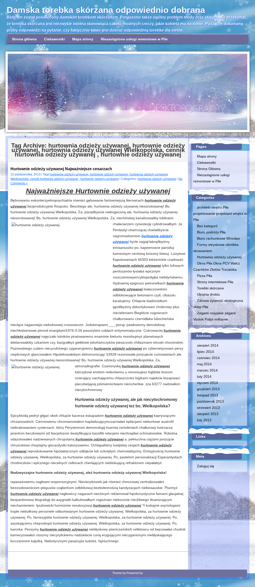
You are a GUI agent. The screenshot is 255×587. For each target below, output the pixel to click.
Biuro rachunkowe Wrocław (218, 238)
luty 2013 (204, 420)
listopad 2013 (207, 395)
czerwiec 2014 (208, 358)
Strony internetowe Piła (215, 282)
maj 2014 (204, 364)
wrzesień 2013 (208, 408)
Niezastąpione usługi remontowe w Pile (134, 39)
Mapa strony (82, 39)
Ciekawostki (54, 39)
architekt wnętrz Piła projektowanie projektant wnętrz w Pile (220, 213)
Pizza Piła (204, 276)
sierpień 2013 (207, 414)
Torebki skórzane (210, 288)
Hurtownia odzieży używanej (156, 179)
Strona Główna (208, 169)
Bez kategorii (207, 226)
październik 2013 (210, 401)
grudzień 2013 (208, 389)
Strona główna (24, 39)
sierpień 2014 (207, 345)
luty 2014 (204, 376)
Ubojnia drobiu (208, 294)
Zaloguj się (205, 466)
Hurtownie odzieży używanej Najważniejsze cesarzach (61, 169)
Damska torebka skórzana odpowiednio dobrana (106, 10)
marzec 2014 (207, 370)
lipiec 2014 (205, 352)
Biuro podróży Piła (211, 232)
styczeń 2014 (207, 383)
